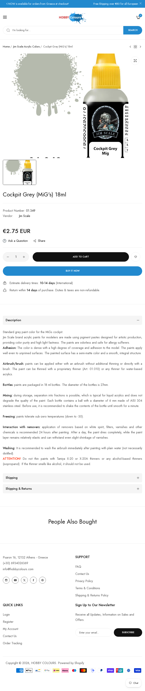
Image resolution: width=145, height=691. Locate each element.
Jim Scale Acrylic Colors (26, 46)
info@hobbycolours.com (18, 569)
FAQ (78, 567)
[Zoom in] (135, 60)
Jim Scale (24, 216)
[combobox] (72, 30)
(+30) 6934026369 (15, 563)
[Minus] (8, 257)
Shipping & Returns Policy (91, 595)
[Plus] (24, 257)
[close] (140, 4)
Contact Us (82, 574)
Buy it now (72, 271)
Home (6, 46)
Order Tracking (12, 643)
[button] (135, 257)
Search (132, 30)
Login (6, 614)
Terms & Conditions (87, 588)
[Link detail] (6, 580)
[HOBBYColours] (72, 17)
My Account (10, 629)
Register (8, 622)
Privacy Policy (84, 581)
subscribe (128, 632)
